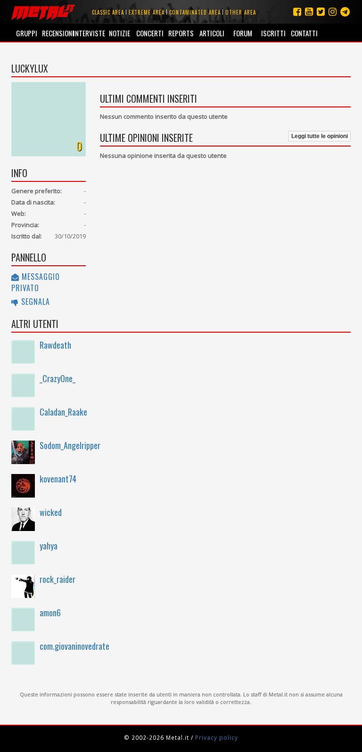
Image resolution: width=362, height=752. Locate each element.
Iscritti (273, 33)
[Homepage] (43, 12)
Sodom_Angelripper (70, 445)
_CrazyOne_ (57, 378)
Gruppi (26, 33)
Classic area (108, 12)
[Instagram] (345, 11)
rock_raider (57, 579)
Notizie (119, 33)
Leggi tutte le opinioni (319, 136)
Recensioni (57, 33)
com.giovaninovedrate (74, 646)
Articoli (211, 33)
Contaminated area (195, 12)
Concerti (150, 33)
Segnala (34, 301)
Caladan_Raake (63, 412)
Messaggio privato (35, 282)
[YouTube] (309, 11)
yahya (49, 545)
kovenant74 (58, 479)
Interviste (88, 33)
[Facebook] (297, 11)
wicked (51, 512)
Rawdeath (55, 345)
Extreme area (147, 12)
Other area (240, 12)
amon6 (50, 612)
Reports (181, 33)
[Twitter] (321, 11)
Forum (242, 33)
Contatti (304, 33)
